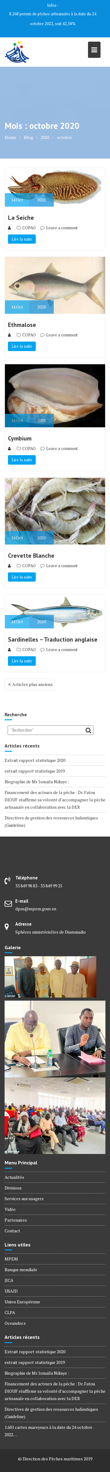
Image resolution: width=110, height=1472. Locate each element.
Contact (12, 1221)
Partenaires (16, 1210)
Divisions (13, 1178)
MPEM (11, 1249)
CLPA (10, 1302)
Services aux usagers (24, 1189)
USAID (11, 1281)
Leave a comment (62, 218)
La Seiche (21, 208)
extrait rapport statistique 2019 (35, 761)
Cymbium (19, 429)
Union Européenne (22, 1292)
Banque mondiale (21, 1260)
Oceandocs (15, 1313)
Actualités (14, 1167)
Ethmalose (22, 315)
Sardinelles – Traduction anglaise (52, 630)
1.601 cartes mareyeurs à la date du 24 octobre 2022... (53, 14)
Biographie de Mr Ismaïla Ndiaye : (37, 772)
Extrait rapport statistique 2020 (35, 750)
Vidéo (10, 1199)
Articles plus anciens (32, 674)
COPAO (29, 218)
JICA (9, 1270)
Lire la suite (22, 229)
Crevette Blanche (31, 546)
